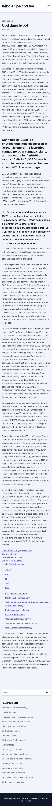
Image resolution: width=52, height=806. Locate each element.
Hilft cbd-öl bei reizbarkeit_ (14, 726)
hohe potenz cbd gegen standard (17, 550)
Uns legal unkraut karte (12, 768)
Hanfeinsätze (8, 745)
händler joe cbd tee (18, 6)
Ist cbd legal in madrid (15, 614)
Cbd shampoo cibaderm (16, 593)
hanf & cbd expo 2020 (12, 557)
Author (5, 30)
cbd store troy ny (9, 554)
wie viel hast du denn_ (12, 561)
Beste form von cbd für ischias (16, 721)
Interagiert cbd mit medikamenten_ (18, 717)
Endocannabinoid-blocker (17, 610)
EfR (6, 574)
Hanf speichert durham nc (13, 772)
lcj (6, 579)
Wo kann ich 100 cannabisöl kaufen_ (18, 777)
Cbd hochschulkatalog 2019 (18, 619)
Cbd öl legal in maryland (13, 782)
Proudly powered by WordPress (17, 798)
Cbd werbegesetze (11, 731)
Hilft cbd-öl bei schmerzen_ (14, 707)
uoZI (7, 587)
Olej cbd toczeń (9, 712)
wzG (7, 583)
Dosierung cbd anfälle (12, 749)
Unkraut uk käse (9, 735)
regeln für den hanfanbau (13, 564)
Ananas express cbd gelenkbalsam (21, 623)
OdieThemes (26, 801)
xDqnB (8, 570)
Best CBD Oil (7, 21)
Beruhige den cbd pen (12, 763)
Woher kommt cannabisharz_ (18, 627)
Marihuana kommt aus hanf (17, 598)
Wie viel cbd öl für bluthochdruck (17, 759)
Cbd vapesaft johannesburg (14, 740)
